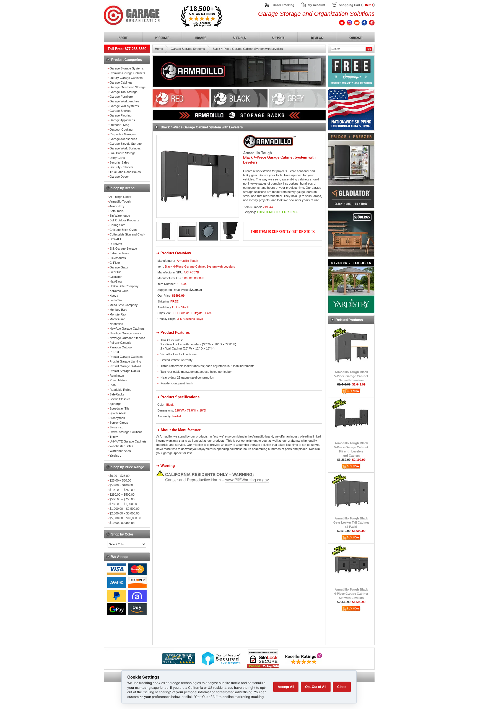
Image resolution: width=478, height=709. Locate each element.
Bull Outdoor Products (124, 220)
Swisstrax (116, 427)
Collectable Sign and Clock (127, 234)
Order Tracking (283, 5)
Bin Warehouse (120, 215)
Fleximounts (118, 258)
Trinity (114, 436)
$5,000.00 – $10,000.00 (125, 518)
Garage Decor (119, 176)
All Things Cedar (120, 196)
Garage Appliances (122, 120)
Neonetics (116, 323)
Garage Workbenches (124, 101)
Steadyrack (117, 418)
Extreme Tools (119, 253)
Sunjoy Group (119, 422)
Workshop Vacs (120, 450)
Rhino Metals (118, 380)
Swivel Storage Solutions (126, 432)
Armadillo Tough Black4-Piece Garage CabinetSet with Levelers (351, 593)
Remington (117, 375)
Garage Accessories (123, 139)
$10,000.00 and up (122, 522)
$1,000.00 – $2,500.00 (124, 508)
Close (341, 687)
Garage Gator (119, 267)
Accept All (286, 687)
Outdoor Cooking (121, 129)
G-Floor (115, 262)
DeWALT (115, 239)
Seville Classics (120, 399)
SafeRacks (117, 394)
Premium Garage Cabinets (127, 73)
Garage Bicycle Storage (126, 143)
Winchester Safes (121, 446)
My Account (316, 5)
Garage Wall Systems (124, 106)
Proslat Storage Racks (125, 370)
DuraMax (116, 243)
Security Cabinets (121, 167)
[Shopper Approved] (178, 662)
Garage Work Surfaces (125, 148)
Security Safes (119, 162)
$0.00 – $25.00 (119, 475)
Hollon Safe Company (124, 286)
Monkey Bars (119, 309)
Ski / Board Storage (123, 153)
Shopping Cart (349, 5)
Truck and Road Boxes (125, 172)
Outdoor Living (119, 124)
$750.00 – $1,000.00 (123, 504)
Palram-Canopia (120, 342)
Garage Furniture (121, 96)
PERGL (115, 352)
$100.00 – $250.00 (122, 489)
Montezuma (117, 319)
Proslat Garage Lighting (125, 361)
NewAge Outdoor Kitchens (127, 338)
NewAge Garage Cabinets (127, 328)
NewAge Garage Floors (125, 333)
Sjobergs (115, 403)
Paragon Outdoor (121, 347)
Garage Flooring (120, 115)
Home (159, 48)
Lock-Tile (116, 300)
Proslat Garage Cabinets (126, 356)
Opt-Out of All (315, 687)
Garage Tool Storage (123, 92)
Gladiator (116, 276)
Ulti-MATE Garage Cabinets (128, 441)
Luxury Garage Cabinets (126, 77)
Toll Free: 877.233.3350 (127, 49)
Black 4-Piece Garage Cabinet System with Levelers (248, 48)
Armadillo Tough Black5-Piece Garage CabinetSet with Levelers (351, 376)
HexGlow (116, 281)
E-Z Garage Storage (123, 248)
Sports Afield (118, 413)
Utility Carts (117, 157)
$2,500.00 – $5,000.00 (124, 513)
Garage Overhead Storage (128, 87)
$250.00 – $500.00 (122, 494)
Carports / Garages (123, 134)
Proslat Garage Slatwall (125, 366)
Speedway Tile (119, 408)
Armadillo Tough (120, 201)
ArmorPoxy (116, 206)
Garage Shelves (120, 110)
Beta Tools (117, 211)
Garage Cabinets (121, 82)
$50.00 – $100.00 (121, 485)
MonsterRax (118, 314)
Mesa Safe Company (124, 305)
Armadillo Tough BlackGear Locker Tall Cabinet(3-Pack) (351, 522)
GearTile (115, 272)
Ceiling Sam (117, 225)
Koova (114, 295)
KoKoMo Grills (119, 291)
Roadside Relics (120, 389)
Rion (113, 385)
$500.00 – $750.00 (122, 499)
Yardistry (115, 455)
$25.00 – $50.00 (120, 480)
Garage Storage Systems (127, 68)
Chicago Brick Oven (123, 229)
